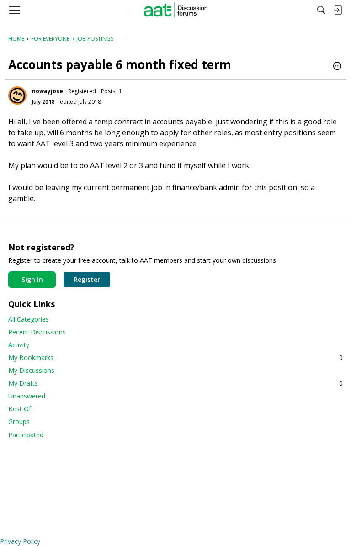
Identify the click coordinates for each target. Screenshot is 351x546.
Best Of (19, 408)
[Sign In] (338, 10)
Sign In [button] (32, 279)
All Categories (28, 319)
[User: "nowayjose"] (17, 95)
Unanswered (26, 396)
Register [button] (87, 279)
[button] (337, 67)
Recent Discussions (37, 332)
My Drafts (175, 383)
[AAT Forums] (175, 10)
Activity (18, 344)
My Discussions (31, 370)
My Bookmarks (175, 357)
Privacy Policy (20, 541)
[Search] (321, 10)
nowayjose (47, 91)
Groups (19, 421)
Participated (25, 434)
